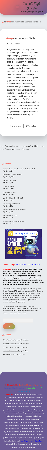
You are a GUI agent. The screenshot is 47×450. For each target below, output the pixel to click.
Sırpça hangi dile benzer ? (11, 204)
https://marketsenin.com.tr (11, 149)
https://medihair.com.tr (35, 146)
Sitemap (25, 149)
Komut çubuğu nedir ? (10, 180)
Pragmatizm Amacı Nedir (21, 38)
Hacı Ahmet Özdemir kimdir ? (12, 175)
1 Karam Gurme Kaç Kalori (11, 347)
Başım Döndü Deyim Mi (10, 354)
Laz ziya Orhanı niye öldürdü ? (13, 198)
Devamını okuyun (17, 126)
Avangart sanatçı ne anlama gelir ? (14, 221)
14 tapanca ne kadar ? (10, 192)
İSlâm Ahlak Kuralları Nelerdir (12, 340)
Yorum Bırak (32, 126)
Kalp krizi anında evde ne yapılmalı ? (15, 210)
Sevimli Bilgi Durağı (31, 6)
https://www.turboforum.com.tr (12, 146)
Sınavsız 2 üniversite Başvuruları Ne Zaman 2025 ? (19, 169)
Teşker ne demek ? (9, 186)
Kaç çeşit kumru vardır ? (11, 215)
